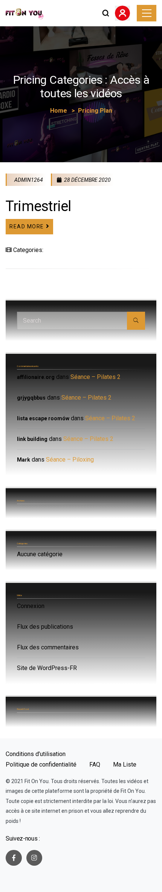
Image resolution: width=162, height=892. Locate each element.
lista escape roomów (43, 418)
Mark (23, 460)
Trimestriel (38, 206)
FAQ (94, 764)
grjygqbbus (31, 398)
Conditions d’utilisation (36, 754)
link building (32, 439)
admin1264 (28, 180)
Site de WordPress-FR (47, 668)
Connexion (30, 606)
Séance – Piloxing (70, 459)
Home (58, 110)
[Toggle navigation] (146, 13)
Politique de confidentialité (41, 764)
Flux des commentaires (48, 647)
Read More (26, 226)
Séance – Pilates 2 (95, 376)
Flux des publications (45, 626)
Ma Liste (124, 764)
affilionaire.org (36, 377)
